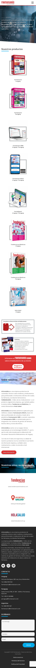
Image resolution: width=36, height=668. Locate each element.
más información (8, 452)
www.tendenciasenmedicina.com (18, 486)
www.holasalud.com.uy (18, 521)
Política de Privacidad (18, 664)
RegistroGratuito (18, 366)
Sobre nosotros (18, 657)
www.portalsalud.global (18, 504)
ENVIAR (28, 645)
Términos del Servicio (18, 661)
